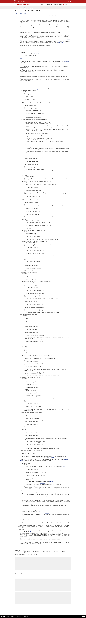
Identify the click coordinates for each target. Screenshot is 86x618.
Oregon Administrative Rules (28, 7)
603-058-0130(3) (37, 53)
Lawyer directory (49, 4)
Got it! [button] (83, 616)
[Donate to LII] (63, 4)
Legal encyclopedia (55, 4)
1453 (30, 531)
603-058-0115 (39, 511)
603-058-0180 (65, 466)
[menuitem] (40, 4)
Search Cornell (70, 1)
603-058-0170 (22, 523)
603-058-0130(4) (61, 42)
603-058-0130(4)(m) (35, 89)
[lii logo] (24, 4)
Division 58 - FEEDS (53, 7)
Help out (60, 4)
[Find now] (72, 4)
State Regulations (19, 7)
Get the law (44, 4)
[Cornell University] (15, 1)
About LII (40, 4)
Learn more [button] (29, 616)
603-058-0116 (51, 481)
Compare (24, 13)
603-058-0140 (42, 482)
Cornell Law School (21, 1)
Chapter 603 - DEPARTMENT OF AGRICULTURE (41, 7)
